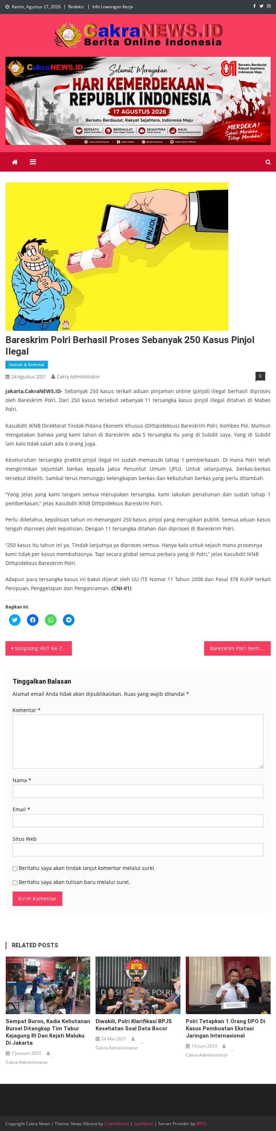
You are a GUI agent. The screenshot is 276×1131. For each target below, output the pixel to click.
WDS (201, 1124)
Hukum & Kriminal (26, 364)
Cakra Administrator (78, 376)
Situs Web (25, 838)
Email (21, 809)
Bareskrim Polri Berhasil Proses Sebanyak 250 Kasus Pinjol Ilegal (240, 648)
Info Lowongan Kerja (112, 7)
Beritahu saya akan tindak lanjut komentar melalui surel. (87, 868)
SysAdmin (143, 1124)
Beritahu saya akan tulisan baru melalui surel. (74, 882)
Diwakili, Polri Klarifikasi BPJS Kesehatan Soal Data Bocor (134, 1025)
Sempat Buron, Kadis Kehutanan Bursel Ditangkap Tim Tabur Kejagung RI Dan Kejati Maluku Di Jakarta (48, 1032)
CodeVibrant (116, 1124)
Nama (22, 780)
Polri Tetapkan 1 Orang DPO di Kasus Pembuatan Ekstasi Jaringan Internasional (225, 1028)
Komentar (27, 710)
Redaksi (76, 7)
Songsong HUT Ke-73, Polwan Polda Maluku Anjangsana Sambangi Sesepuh (43, 648)
